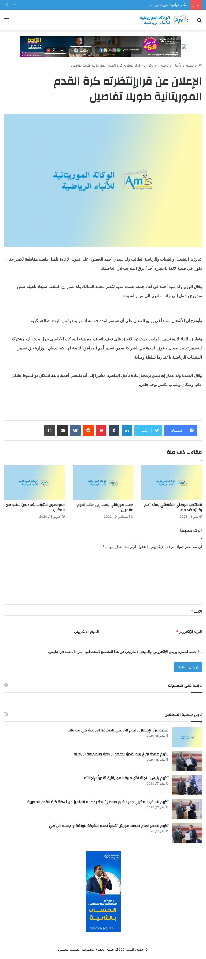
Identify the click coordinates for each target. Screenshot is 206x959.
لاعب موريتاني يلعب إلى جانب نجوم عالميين (105, 507)
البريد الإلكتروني (189, 631)
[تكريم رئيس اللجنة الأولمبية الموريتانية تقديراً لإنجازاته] (187, 785)
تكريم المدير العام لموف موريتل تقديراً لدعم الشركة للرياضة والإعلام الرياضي (108, 825)
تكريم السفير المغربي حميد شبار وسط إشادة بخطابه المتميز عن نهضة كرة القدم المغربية (97, 801)
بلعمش (63, 949)
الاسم (196, 611)
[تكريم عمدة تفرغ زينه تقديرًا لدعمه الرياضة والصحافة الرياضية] (187, 761)
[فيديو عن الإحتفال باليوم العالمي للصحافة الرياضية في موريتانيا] (187, 737)
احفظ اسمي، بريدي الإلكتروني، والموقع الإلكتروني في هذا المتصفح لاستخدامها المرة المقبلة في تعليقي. (122, 652)
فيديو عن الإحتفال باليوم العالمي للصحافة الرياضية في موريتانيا (117, 730)
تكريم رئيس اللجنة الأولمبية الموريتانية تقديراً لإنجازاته (126, 778)
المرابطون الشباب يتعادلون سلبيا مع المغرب (35, 507)
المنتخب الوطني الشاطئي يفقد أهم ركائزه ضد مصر (173, 507)
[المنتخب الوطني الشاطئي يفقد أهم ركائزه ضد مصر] (171, 482)
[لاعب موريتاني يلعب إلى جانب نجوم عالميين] (103, 482)
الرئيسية (192, 65)
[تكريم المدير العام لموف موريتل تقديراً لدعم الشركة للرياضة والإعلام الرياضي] (187, 833)
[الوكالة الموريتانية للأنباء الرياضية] (164, 20)
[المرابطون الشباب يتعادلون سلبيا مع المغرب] (34, 482)
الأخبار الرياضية (171, 65)
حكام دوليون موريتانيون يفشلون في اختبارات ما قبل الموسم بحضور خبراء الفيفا (128, 4)
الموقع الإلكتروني (86, 631)
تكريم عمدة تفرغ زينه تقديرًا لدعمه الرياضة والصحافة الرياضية (121, 754)
